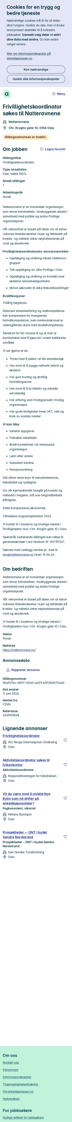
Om (18, 1091)
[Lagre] (65, 740)
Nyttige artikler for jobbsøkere (23, 1117)
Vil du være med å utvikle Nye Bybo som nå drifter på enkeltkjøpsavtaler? (26, 798)
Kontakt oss (11, 1062)
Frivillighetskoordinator (21, 736)
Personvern (10, 1070)
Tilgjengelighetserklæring (20, 1084)
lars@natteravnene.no (18, 554)
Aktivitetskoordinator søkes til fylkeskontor (26, 762)
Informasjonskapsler (17, 1077)
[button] (23, 670)
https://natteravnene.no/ (19, 650)
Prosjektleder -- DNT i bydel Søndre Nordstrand (25, 834)
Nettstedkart (11, 1099)
